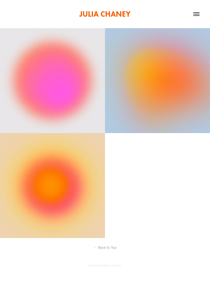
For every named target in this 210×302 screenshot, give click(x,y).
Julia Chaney (105, 14)
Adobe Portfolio (112, 265)
